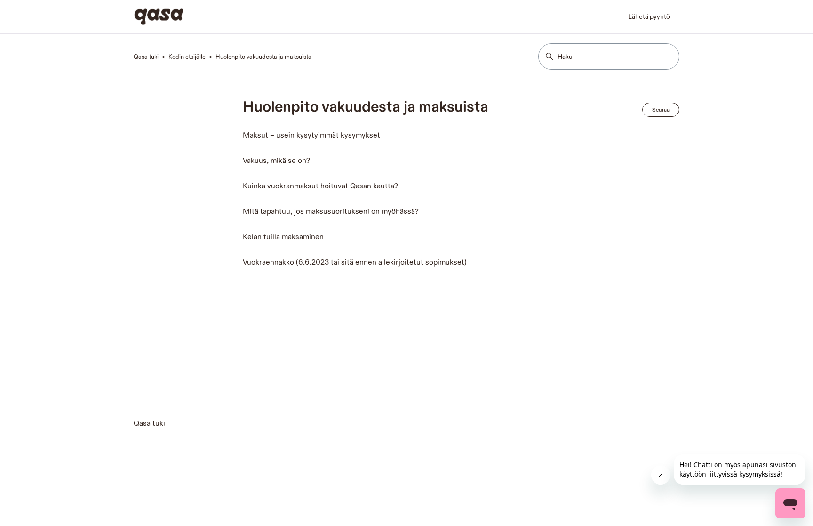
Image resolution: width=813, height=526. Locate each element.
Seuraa (661, 109)
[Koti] (159, 16)
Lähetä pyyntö (649, 16)
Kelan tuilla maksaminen (283, 237)
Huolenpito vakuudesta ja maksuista (263, 57)
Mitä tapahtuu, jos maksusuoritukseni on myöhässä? (331, 212)
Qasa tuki (147, 57)
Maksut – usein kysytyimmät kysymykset (311, 135)
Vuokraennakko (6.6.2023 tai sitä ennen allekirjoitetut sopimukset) (355, 262)
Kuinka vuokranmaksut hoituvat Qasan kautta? (320, 186)
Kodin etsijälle (187, 57)
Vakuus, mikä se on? (276, 161)
